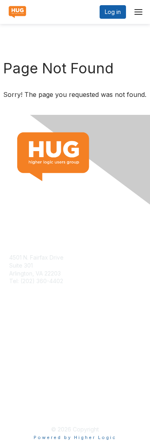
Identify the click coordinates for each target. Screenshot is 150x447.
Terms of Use (27, 401)
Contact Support (30, 289)
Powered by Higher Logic (75, 437)
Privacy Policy (27, 409)
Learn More (24, 349)
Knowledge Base (31, 341)
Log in (113, 11)
